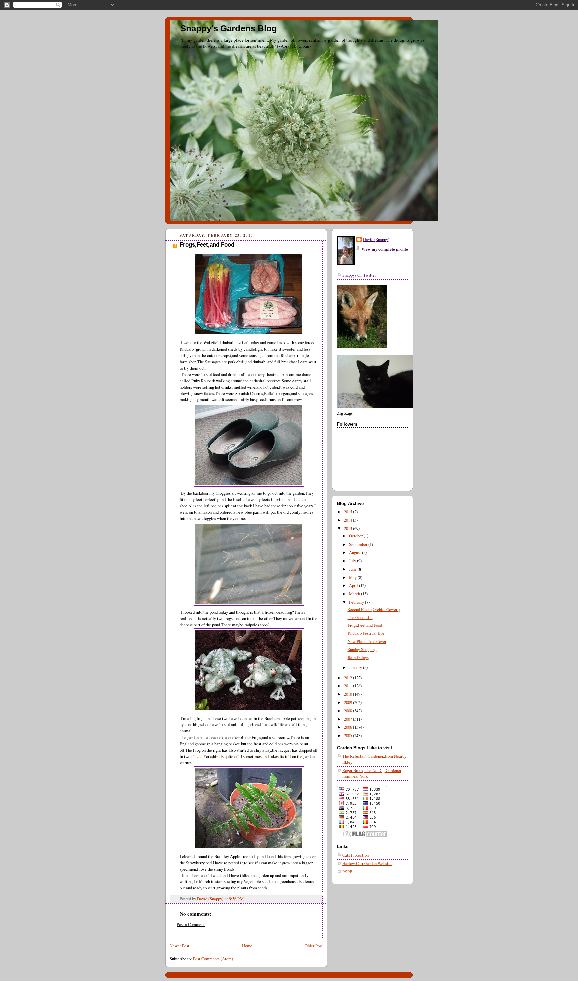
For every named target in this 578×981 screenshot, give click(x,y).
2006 (348, 727)
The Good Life (360, 617)
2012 (348, 678)
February (357, 602)
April (354, 585)
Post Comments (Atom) (213, 959)
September (358, 544)
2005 (348, 736)
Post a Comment (191, 924)
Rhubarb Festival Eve (366, 633)
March (355, 594)
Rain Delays (358, 657)
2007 (348, 719)
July (353, 561)
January (356, 667)
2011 (348, 686)
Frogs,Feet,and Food (365, 625)
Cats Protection (355, 855)
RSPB (347, 872)
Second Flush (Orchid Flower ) (374, 609)
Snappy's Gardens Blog (228, 28)
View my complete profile (384, 249)
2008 (348, 711)
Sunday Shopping (362, 649)
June (353, 569)
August (355, 552)
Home (247, 946)
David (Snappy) (376, 239)
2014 (348, 520)
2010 (348, 694)
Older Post (314, 946)
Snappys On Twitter (359, 275)
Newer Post (179, 946)
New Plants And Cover (367, 641)
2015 (348, 512)
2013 (348, 528)
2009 (348, 702)
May (353, 577)
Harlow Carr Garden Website (367, 863)
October (356, 536)
